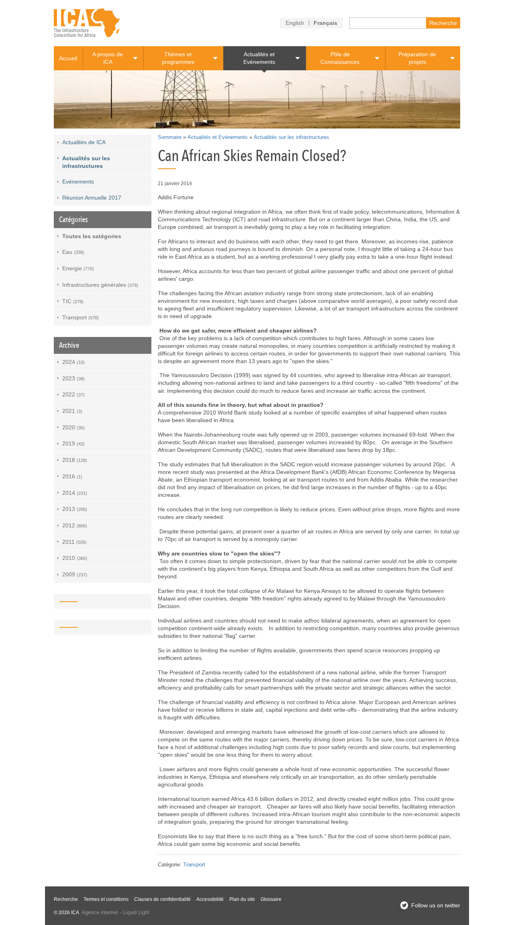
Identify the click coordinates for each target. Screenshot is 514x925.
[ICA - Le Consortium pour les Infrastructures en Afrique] (87, 23)
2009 (74, 574)
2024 (73, 362)
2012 (74, 525)
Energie (78, 268)
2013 (74, 509)
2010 (74, 558)
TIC (73, 301)
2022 (73, 394)
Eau (73, 252)
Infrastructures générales (100, 285)
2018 (74, 460)
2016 (72, 476)
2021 (72, 411)
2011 (74, 542)
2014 (74, 493)
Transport (194, 865)
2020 (73, 427)
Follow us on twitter (435, 905)
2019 (73, 443)
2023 (73, 378)
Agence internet (100, 912)
